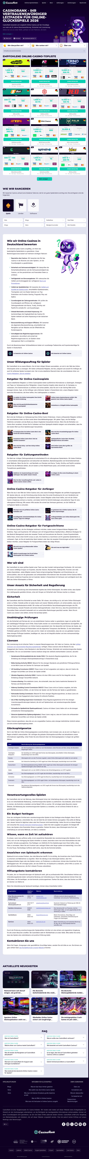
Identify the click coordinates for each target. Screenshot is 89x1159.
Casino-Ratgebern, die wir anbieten (18, 373)
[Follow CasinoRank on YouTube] (75, 1126)
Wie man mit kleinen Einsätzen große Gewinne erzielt (39, 1096)
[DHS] (43, 1144)
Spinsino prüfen (44, 172)
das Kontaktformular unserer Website (31, 948)
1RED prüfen (72, 114)
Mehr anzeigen (43, 179)
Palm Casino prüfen (72, 142)
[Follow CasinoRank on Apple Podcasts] (84, 1126)
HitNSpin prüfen (16, 142)
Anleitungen (72, 3)
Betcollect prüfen (16, 172)
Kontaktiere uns (76, 1092)
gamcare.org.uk (40, 921)
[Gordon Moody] (62, 1144)
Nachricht (83, 3)
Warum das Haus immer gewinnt (41, 1089)
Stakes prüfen (45, 114)
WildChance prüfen (44, 142)
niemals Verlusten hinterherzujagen (31, 825)
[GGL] (20, 1144)
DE (4, 1126)
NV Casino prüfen (44, 84)
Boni (51, 3)
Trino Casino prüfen (72, 84)
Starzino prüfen (16, 84)
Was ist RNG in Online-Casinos (41, 1101)
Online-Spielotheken (31, 3)
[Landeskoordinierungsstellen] (52, 1144)
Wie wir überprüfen (76, 1095)
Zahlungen (60, 3)
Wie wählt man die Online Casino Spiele (41, 1092)
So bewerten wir (76, 1099)
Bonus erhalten (16, 81)
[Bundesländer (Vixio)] (34, 1144)
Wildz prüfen (72, 172)
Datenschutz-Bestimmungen (72, 1103)
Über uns (76, 1089)
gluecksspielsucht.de (42, 903)
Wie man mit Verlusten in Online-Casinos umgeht (41, 1104)
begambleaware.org (42, 915)
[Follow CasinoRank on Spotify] (79, 1126)
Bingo (9, 1089)
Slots (9, 1095)
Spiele (44, 3)
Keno (9, 1092)
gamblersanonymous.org (43, 908)
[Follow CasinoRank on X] (71, 1126)
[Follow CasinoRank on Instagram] (67, 1126)
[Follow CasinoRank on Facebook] (63, 1126)
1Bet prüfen (16, 114)
